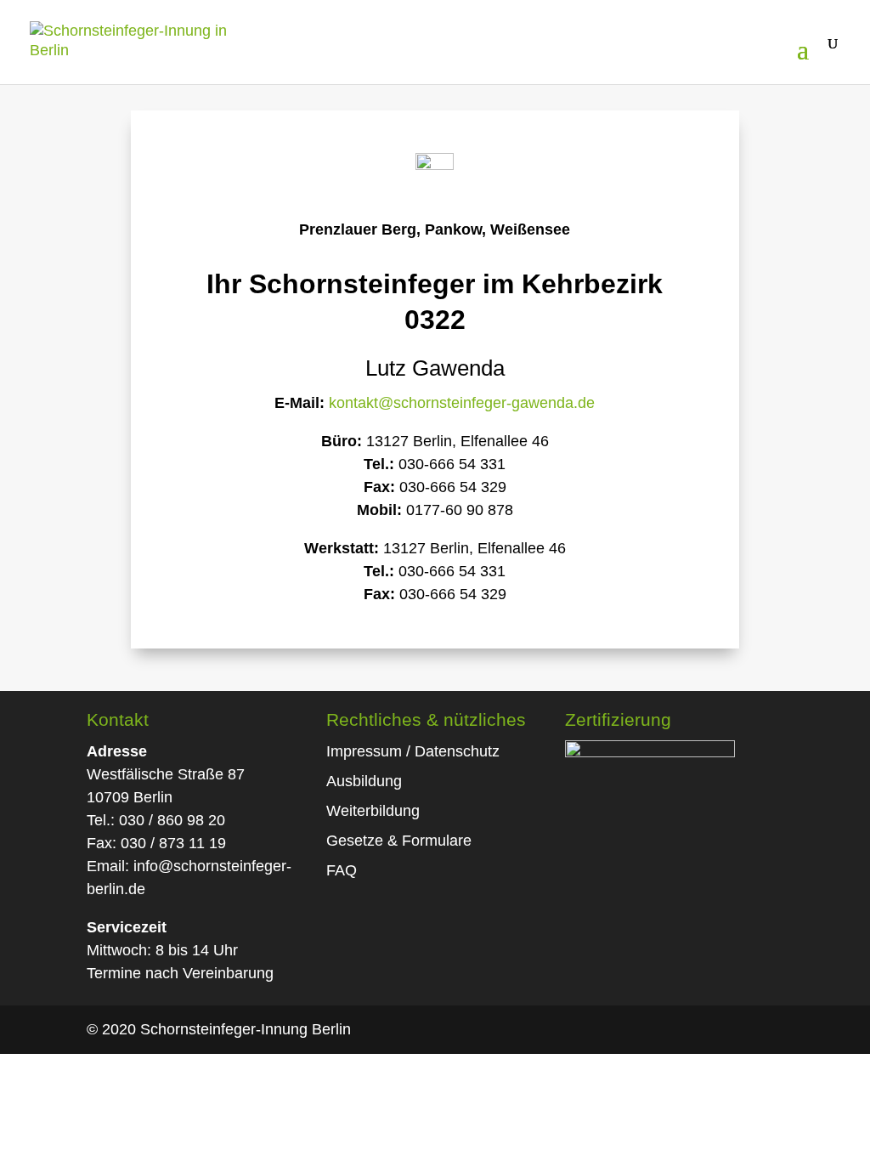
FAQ (341, 870)
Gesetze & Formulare (399, 840)
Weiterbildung (373, 810)
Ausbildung (364, 781)
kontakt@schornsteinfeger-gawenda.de (462, 402)
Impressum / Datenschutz (413, 751)
